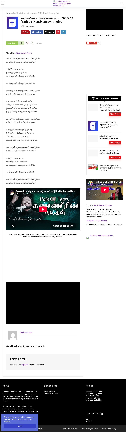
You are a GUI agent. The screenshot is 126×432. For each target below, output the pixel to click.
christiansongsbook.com (90, 429)
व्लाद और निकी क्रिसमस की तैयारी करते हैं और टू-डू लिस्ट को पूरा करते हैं (110, 168)
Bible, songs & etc (24, 53)
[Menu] (3, 3)
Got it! (19, 426)
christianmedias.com (70, 429)
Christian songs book (94, 394)
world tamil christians (94, 391)
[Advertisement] (43, 260)
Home (8, 13)
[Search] (122, 3)
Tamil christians (30, 26)
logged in (24, 365)
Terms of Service (51, 394)
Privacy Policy (49, 391)
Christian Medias (92, 396)
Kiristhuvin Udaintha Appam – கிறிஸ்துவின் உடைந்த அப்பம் (109, 124)
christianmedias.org (109, 429)
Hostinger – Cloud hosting (96, 221)
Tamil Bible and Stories (103, 205)
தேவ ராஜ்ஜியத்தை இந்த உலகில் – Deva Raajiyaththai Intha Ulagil (110, 107)
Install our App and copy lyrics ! (100, 235)
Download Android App (94, 400)
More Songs (115, 114)
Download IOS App (93, 398)
